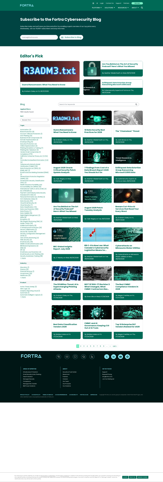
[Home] (27, 5)
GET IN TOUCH (106, 369)
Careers (65, 379)
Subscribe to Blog (73, 37)
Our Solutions (67, 386)
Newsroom (66, 374)
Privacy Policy (44, 475)
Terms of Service (64, 475)
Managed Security (28, 379)
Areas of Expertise (29, 369)
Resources (123, 8)
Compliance (27, 381)
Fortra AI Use (84, 394)
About (135, 8)
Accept (125, 477)
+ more (23, 258)
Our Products (67, 384)
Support (118, 3)
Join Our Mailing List (108, 379)
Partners (126, 3)
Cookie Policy (51, 475)
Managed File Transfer (30, 384)
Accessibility (73, 394)
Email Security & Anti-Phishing (32, 374)
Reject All (132, 477)
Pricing (137, 3)
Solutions (110, 8)
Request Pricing (107, 374)
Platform (97, 8)
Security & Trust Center (70, 372)
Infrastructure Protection (30, 372)
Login (102, 3)
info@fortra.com (107, 377)
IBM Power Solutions (29, 386)
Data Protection (28, 377)
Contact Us (110, 3)
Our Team (66, 381)
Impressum (93, 394)
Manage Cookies (142, 477)
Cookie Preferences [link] (61, 394)
